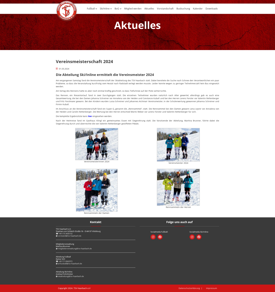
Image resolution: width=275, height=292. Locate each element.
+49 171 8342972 (65, 261)
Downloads (212, 8)
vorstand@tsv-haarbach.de (69, 236)
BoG (117, 8)
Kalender (198, 8)
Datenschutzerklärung (189, 288)
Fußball (91, 8)
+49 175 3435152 (65, 233)
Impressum (211, 288)
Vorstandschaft (165, 8)
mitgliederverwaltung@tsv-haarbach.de (75, 248)
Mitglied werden (133, 8)
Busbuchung (183, 8)
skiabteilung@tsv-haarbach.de (71, 276)
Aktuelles (149, 8)
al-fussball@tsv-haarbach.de (70, 263)
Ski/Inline (105, 8)
